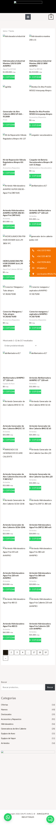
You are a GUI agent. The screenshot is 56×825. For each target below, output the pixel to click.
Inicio (5, 31)
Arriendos (5, 743)
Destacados (6, 714)
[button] (8, 817)
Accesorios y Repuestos (11, 719)
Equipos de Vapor (8, 738)
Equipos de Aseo (8, 733)
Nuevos (4, 709)
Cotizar (10, 77)
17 (34, 652)
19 (46, 652)
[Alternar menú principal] (28, 17)
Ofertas (4, 705)
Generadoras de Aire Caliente (13, 729)
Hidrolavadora (7, 724)
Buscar (4, 682)
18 (40, 652)
